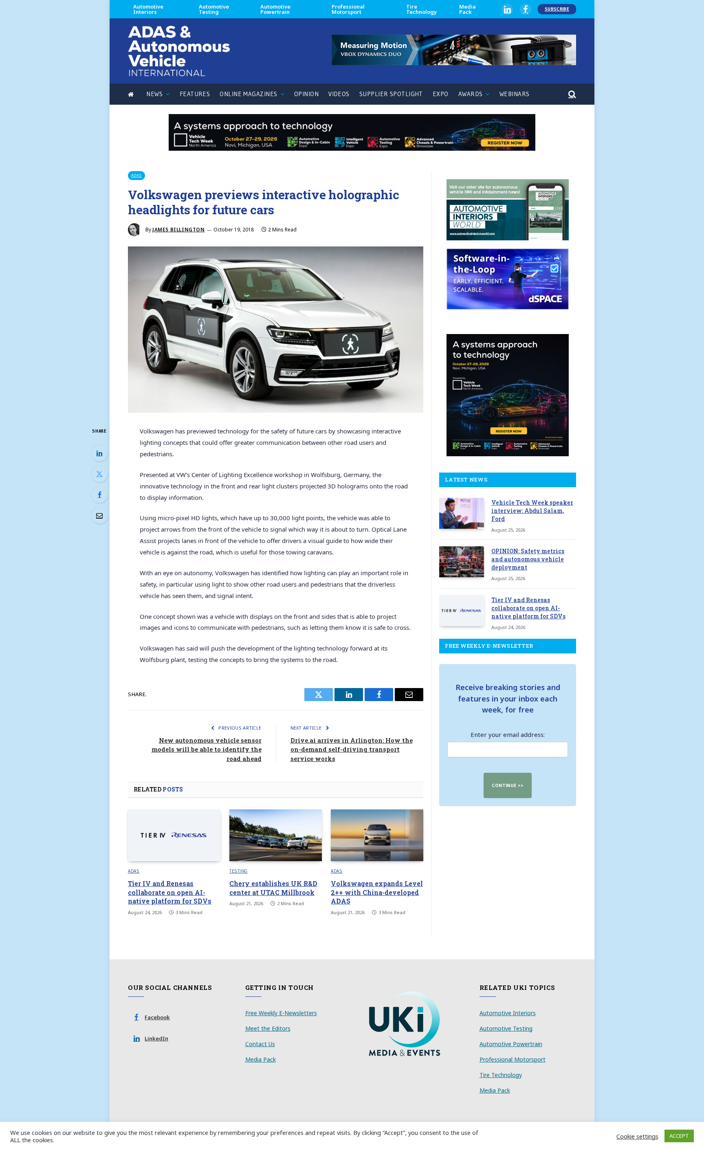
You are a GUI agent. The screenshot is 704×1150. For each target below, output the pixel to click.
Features (195, 94)
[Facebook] (99, 494)
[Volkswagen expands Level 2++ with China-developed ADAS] (377, 835)
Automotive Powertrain (275, 9)
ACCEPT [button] (679, 1135)
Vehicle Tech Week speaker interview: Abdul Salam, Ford (532, 511)
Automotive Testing (214, 9)
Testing (238, 871)
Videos (339, 94)
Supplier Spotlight (391, 94)
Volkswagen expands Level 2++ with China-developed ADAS (377, 892)
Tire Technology (421, 9)
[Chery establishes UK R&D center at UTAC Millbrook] (275, 835)
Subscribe (557, 9)
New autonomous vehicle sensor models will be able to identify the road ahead (207, 749)
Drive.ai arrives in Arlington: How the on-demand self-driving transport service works (351, 749)
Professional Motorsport (348, 9)
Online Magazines (248, 94)
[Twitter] (99, 474)
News (154, 94)
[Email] (99, 515)
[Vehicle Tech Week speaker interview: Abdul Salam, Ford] (461, 513)
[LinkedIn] (99, 453)
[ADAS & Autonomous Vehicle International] (179, 51)
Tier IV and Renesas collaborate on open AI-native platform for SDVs (169, 892)
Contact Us (260, 1044)
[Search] (571, 94)
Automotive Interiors (148, 9)
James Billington (178, 229)
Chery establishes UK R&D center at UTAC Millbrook (273, 888)
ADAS (136, 175)
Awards (470, 94)
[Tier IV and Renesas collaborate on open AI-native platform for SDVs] (174, 835)
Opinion (306, 94)
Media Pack (467, 9)
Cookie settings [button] (637, 1136)
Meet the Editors (267, 1028)
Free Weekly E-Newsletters (281, 1013)
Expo (441, 94)
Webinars (514, 94)
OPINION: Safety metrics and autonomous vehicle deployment (527, 559)
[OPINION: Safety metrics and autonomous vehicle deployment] (461, 561)
